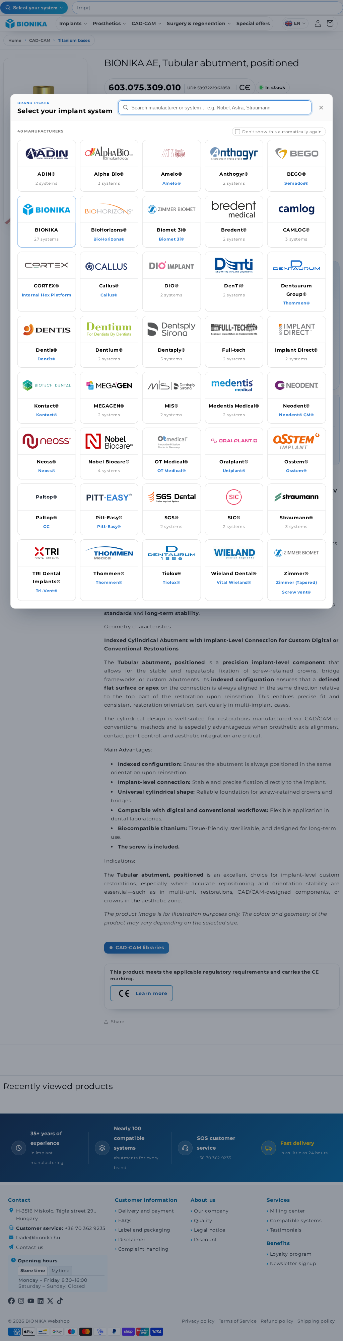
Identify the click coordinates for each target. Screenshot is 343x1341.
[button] (46, 166)
